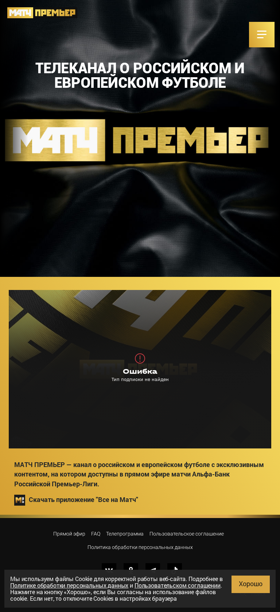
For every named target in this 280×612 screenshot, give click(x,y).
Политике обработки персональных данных (69, 585)
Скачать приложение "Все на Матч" (83, 499)
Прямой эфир (69, 534)
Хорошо (250, 583)
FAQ (95, 534)
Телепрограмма (125, 534)
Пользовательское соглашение (186, 534)
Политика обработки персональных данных (140, 547)
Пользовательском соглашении (178, 585)
